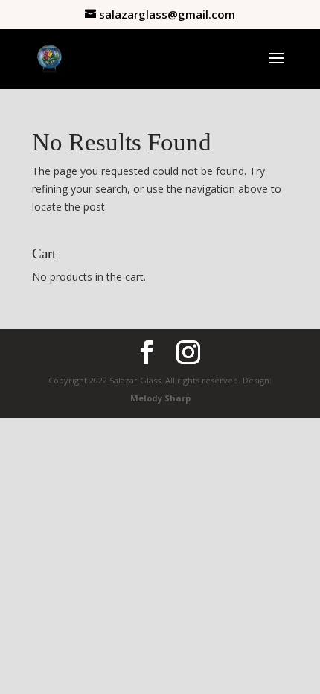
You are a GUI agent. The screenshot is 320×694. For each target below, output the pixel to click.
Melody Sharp (160, 398)
